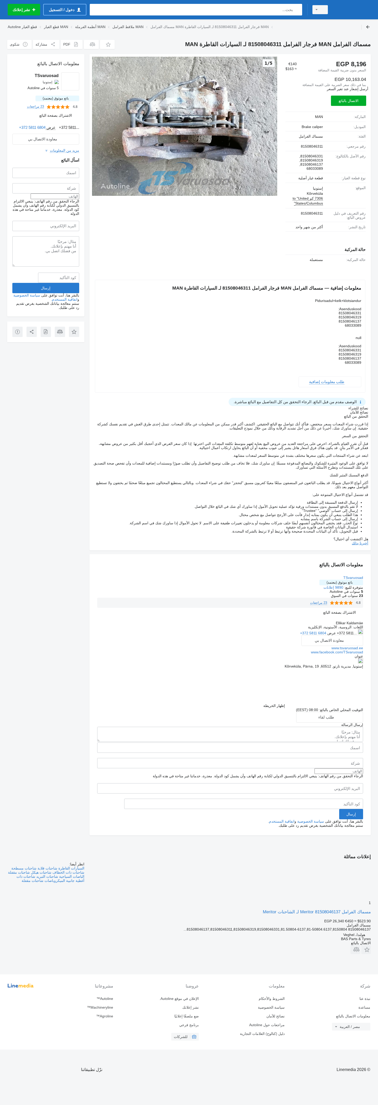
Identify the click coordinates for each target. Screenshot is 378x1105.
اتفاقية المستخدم (281, 821)
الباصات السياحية (71, 876)
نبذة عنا (364, 999)
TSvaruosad (353, 578)
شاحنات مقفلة (19, 872)
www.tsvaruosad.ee (347, 648)
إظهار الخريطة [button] (274, 706)
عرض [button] (331, 633)
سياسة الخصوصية (310, 821)
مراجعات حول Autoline (266, 1025)
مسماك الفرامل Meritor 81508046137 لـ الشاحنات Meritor (317, 911)
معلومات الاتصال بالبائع (353, 1016)
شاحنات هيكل (40, 872)
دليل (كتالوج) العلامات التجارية (262, 1034)
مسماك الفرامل (311, 136)
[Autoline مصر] (352, 9)
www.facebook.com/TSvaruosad (337, 652)
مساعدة (364, 1007)
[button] (107, 44)
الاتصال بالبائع (348, 101)
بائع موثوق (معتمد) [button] (340, 582)
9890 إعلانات (333, 587)
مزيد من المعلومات (64, 150)
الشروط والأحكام (271, 999)
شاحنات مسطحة (24, 868)
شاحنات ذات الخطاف (67, 872)
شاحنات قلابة (47, 868)
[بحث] (297, 9)
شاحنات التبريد (46, 876)
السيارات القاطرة (70, 868)
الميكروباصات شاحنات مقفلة (43, 881)
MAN (319, 117)
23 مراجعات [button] (318, 603)
